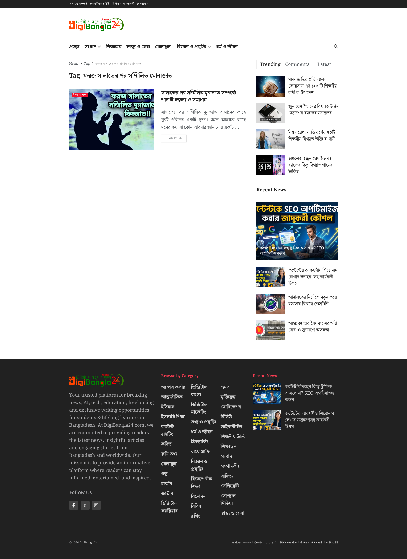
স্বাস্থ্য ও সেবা (138, 47)
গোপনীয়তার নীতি (100, 4)
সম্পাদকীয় (230, 466)
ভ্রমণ (225, 387)
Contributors (263, 542)
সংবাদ (90, 47)
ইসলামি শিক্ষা (80, 95)
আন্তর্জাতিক (172, 397)
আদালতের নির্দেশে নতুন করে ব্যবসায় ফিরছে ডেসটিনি (312, 301)
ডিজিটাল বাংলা (199, 390)
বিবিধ (196, 506)
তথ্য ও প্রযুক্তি (203, 422)
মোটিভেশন (231, 407)
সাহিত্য (227, 476)
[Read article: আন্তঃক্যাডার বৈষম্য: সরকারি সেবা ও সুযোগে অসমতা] (270, 330)
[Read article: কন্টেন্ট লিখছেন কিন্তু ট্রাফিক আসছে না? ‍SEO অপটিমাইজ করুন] (297, 231)
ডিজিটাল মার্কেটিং (199, 408)
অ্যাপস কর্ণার (173, 387)
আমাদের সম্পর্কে (78, 4)
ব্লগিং (195, 516)
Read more (176, 137)
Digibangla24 (89, 542)
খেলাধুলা (163, 47)
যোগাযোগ (142, 4)
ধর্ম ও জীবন (227, 47)
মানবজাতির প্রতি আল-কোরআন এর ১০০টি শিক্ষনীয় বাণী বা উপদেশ (312, 86)
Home (73, 63)
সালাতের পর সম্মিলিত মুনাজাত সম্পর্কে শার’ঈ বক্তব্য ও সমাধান (198, 96)
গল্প (164, 474)
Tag (87, 63)
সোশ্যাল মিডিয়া (228, 499)
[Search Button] (336, 47)
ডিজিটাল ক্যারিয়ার (169, 507)
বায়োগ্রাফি (200, 451)
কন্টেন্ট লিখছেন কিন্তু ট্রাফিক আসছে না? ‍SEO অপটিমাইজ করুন (292, 251)
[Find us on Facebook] (73, 505)
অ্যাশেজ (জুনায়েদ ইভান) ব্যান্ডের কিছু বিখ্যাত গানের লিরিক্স (310, 165)
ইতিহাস (167, 407)
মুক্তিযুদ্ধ (228, 397)
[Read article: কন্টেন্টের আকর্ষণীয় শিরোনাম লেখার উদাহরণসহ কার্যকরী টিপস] (270, 277)
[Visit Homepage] (96, 24)
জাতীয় (167, 493)
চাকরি (166, 483)
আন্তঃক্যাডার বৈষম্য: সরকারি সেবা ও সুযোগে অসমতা (312, 327)
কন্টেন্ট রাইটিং (167, 430)
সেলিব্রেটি (230, 486)
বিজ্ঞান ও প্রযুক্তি (191, 47)
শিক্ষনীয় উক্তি (233, 436)
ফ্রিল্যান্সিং (200, 442)
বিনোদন (198, 496)
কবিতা (167, 444)
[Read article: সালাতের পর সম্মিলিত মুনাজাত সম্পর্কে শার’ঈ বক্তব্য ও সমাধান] (111, 119)
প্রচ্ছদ (74, 47)
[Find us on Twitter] (85, 505)
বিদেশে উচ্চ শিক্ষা (201, 482)
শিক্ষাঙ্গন (113, 47)
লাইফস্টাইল (231, 426)
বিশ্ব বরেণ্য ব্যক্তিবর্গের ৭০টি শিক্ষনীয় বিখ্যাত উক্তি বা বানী (311, 136)
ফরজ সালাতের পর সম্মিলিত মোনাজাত (118, 63)
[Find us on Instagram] (96, 505)
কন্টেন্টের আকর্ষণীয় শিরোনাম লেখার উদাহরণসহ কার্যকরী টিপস (313, 277)
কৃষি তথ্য (169, 454)
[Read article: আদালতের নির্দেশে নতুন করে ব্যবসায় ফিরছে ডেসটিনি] (270, 304)
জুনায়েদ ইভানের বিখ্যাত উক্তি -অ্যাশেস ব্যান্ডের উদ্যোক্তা (313, 110)
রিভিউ (226, 417)
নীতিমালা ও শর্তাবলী (123, 4)
